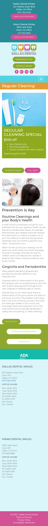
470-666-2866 (24, 33)
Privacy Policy (24, 520)
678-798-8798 (24, 12)
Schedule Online (13, 170)
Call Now (32, 170)
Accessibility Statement (24, 522)
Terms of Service (24, 517)
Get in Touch (11, 322)
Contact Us (24, 342)
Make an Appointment (24, 16)
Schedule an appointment (24, 331)
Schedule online (24, 66)
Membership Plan (24, 59)
